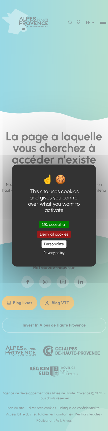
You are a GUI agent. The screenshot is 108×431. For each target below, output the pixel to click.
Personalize (54, 244)
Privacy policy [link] (54, 253)
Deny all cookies (54, 234)
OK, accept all (54, 224)
